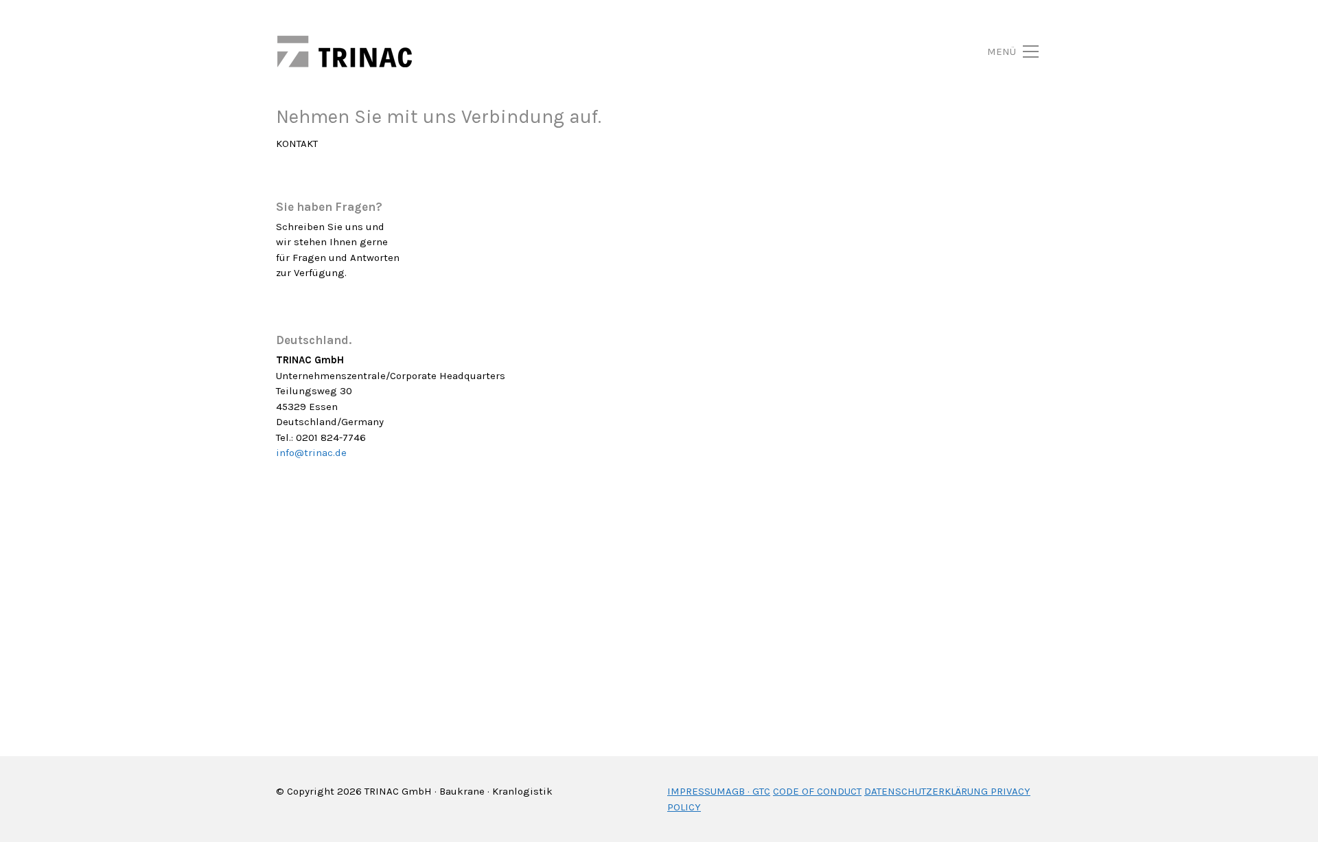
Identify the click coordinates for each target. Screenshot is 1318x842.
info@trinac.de (311, 452)
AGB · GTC (748, 791)
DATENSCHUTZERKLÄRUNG (926, 791)
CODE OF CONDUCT (817, 791)
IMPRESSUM (696, 791)
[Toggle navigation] (997, 51)
